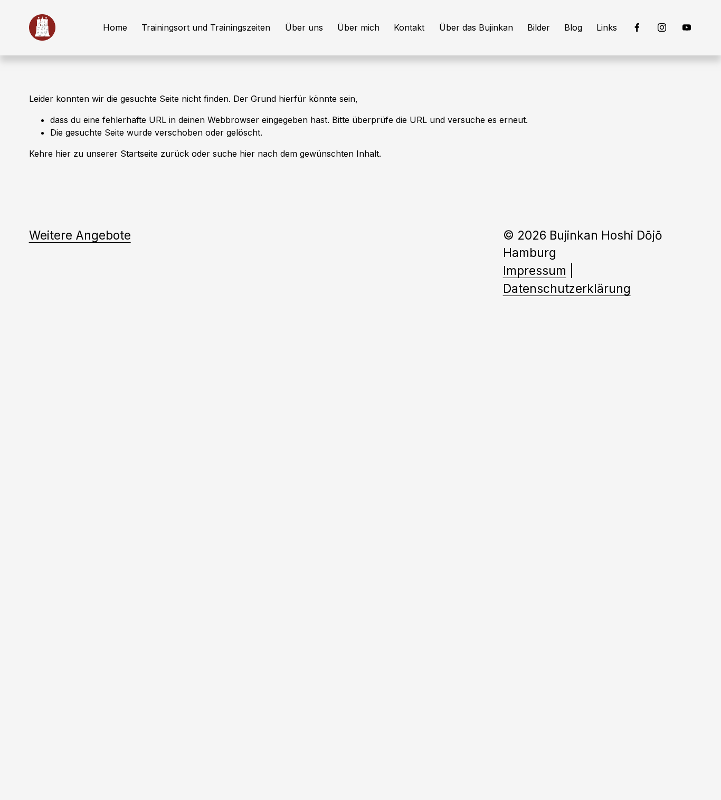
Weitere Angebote (80, 235)
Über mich (358, 27)
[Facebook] (637, 27)
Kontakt (409, 27)
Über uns (304, 27)
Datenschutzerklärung (567, 288)
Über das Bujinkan (476, 27)
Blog (573, 27)
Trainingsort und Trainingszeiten (205, 27)
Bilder (538, 27)
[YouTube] (686, 27)
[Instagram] (662, 27)
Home (115, 27)
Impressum (534, 270)
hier (63, 153)
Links (606, 27)
